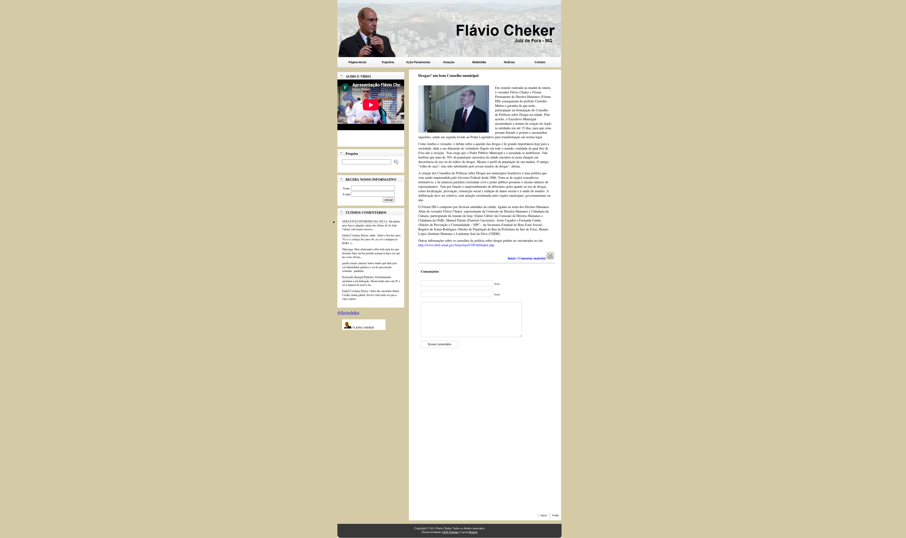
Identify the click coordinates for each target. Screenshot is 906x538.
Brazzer (473, 532)
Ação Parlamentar (418, 62)
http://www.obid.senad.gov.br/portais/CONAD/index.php (456, 245)
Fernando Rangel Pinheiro (358, 277)
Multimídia (479, 62)
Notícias (509, 62)
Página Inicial (357, 62)
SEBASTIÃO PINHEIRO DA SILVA (364, 221)
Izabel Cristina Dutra (355, 235)
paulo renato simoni (354, 263)
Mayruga (347, 249)
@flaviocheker (348, 312)
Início (544, 515)
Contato (540, 62)
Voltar (555, 515)
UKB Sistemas (450, 532)
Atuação (448, 62)
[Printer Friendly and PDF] (553, 258)
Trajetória (388, 62)
